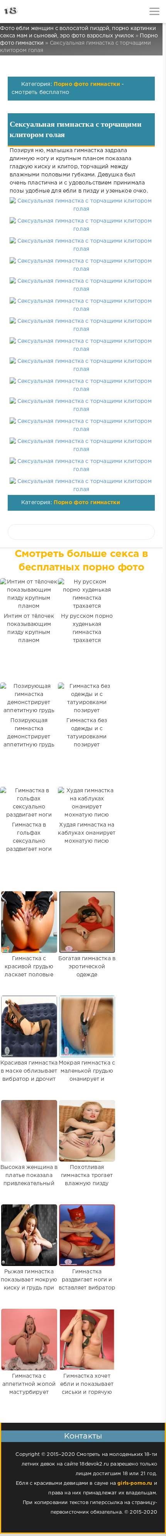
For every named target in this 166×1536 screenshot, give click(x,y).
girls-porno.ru (134, 1483)
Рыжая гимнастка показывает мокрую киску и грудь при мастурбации (29, 1283)
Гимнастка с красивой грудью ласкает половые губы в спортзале (29, 970)
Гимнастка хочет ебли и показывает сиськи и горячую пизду (86, 1388)
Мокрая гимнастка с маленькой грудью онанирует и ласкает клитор (87, 1075)
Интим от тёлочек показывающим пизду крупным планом (29, 628)
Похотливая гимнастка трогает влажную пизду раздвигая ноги (87, 1179)
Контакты (83, 1436)
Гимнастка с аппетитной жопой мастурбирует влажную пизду (29, 1388)
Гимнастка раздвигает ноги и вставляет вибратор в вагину (87, 1283)
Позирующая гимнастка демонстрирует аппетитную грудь (28, 732)
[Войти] (34, 11)
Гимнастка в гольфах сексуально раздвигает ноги (29, 837)
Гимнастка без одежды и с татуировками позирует (86, 732)
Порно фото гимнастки (87, 84)
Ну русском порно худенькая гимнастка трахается (87, 628)
